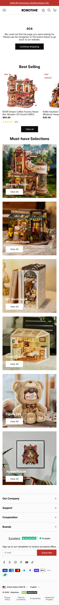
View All (14, 191)
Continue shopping (29, 46)
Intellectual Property (49, 599)
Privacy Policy (7, 599)
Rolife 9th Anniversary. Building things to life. (29, 3)
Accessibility (35, 598)
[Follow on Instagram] (15, 562)
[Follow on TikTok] (32, 562)
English (33, 587)
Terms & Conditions (21, 599)
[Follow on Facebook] (4, 562)
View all (30, 129)
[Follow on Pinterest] (21, 562)
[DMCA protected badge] (29, 592)
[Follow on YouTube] (26, 562)
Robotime (15, 592)
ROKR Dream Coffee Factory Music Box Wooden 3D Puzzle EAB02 (21, 113)
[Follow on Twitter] (9, 562)
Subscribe (47, 552)
